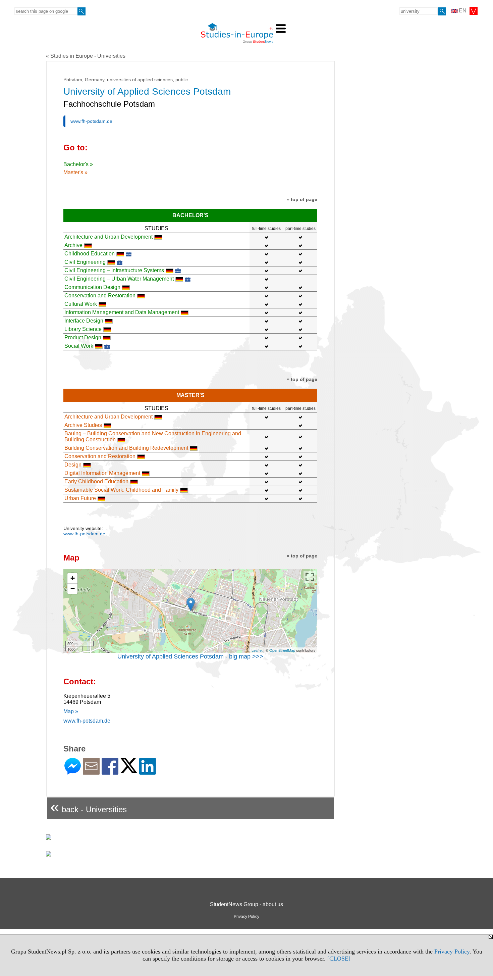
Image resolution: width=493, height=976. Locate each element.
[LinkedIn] (147, 771)
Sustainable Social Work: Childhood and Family (121, 490)
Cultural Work (80, 304)
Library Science (83, 329)
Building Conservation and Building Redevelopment (126, 448)
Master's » (75, 172)
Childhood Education (89, 253)
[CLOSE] (338, 958)
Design (72, 465)
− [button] (72, 588)
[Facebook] (110, 771)
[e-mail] (91, 771)
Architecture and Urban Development (108, 237)
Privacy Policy (452, 951)
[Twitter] (128, 770)
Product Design (82, 337)
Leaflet (257, 650)
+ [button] (72, 578)
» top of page (302, 199)
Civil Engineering (85, 262)
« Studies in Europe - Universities (85, 56)
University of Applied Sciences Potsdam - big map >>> (190, 656)
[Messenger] (72, 771)
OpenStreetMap (282, 650)
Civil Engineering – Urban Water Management (119, 279)
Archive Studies (83, 425)
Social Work (78, 346)
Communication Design (92, 287)
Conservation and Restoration (99, 295)
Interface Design (83, 321)
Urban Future (80, 498)
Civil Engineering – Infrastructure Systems (114, 270)
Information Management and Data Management (121, 312)
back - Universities (88, 807)
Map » (70, 711)
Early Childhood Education (96, 481)
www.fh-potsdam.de (91, 121)
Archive (73, 245)
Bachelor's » (78, 164)
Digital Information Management (102, 473)
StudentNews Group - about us (246, 904)
